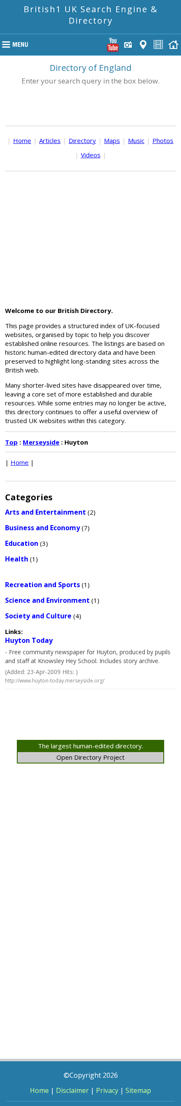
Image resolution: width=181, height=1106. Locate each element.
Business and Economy (42, 527)
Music (136, 140)
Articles (50, 140)
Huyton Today (29, 640)
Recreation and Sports (42, 584)
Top (11, 442)
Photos (162, 140)
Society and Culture (38, 615)
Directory (82, 140)
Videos (91, 155)
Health (16, 559)
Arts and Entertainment (45, 512)
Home (22, 140)
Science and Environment (47, 600)
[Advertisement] (90, 239)
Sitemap (138, 1090)
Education (21, 543)
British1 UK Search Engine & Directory (91, 14)
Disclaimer (72, 1090)
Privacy (107, 1090)
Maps (112, 140)
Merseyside (41, 442)
